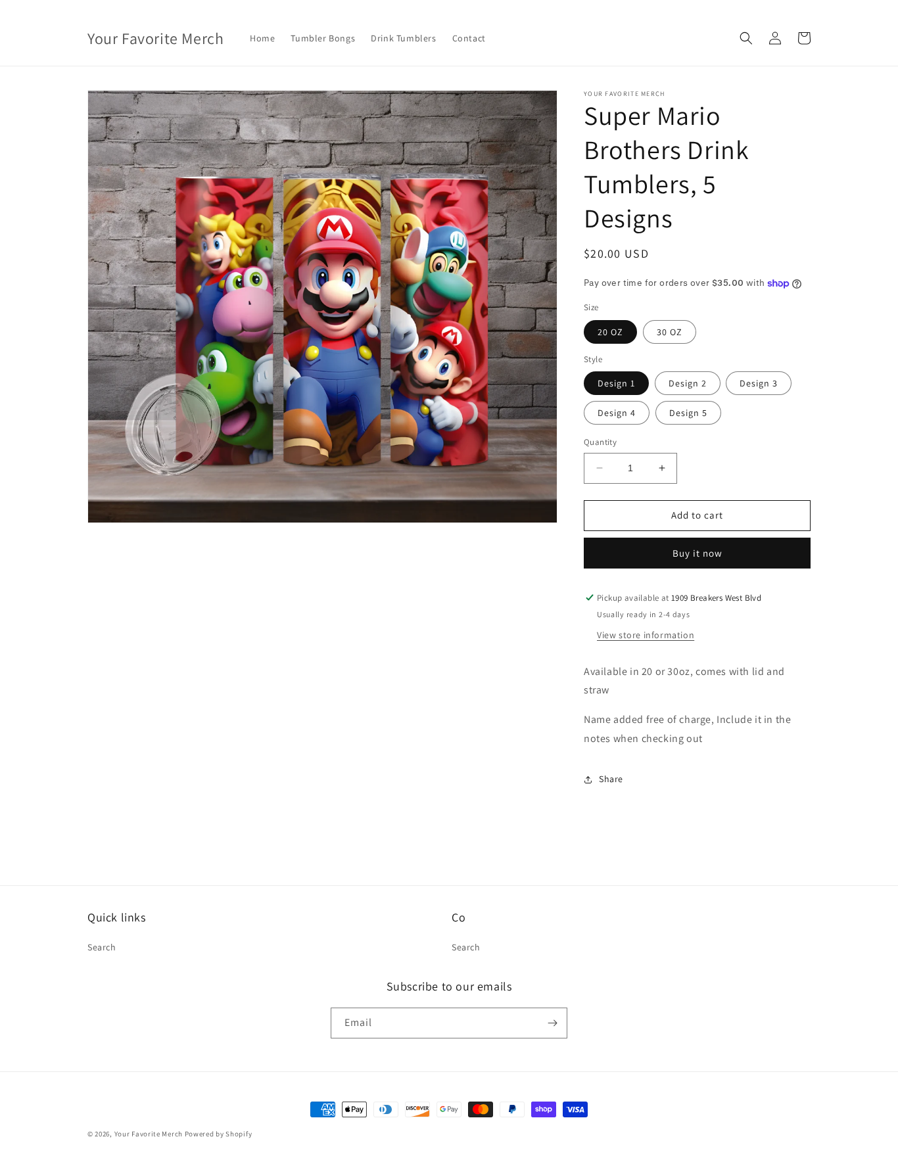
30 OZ (669, 332)
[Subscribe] (552, 1023)
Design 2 (688, 383)
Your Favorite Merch (148, 1133)
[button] (746, 38)
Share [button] (611, 779)
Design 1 (616, 383)
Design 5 (688, 413)
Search (101, 947)
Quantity (600, 442)
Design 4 (617, 413)
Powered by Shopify (218, 1133)
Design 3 (759, 383)
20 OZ (610, 332)
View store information (645, 635)
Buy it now (697, 553)
